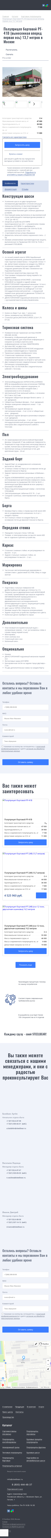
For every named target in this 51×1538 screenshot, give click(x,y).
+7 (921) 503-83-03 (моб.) (16, 1173)
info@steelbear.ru (15, 1479)
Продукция (19, 1407)
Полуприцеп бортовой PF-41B (18, 819)
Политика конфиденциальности (13, 1524)
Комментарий (8, 736)
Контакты (19, 1412)
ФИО (4, 713)
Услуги (41, 1407)
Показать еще (25, 965)
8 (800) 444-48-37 (22, 1484)
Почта (4, 725)
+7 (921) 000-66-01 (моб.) (16, 1124)
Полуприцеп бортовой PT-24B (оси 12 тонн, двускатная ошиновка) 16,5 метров (24, 927)
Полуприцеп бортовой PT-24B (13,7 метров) (24, 872)
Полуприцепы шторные (12, 1466)
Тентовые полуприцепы (12, 1452)
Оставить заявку (25, 762)
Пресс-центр (7, 1412)
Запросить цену (22, 145)
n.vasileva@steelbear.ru (16, 1178)
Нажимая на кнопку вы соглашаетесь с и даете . (23, 748)
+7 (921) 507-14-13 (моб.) (16, 1222)
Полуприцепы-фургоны (36, 1447)
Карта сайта (6, 1531)
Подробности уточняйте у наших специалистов (21, 173)
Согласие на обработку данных (13, 1527)
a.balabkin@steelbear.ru (16, 1128)
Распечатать (11, 49)
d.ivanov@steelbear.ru (15, 1227)
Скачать (9, 54)
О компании (7, 1407)
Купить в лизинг (16, 154)
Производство (8, 1417)
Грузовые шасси (33, 1452)
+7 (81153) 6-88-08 (14, 1219)
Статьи (4, 1522)
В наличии (31, 1407)
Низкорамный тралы (10, 1447)
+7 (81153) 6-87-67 (14, 1170)
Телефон (5, 702)
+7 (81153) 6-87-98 (14, 1121)
